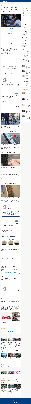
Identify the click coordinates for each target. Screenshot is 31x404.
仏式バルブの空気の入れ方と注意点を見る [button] (10, 272)
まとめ (3, 38)
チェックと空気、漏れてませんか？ (7, 33)
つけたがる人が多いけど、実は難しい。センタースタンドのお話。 (28, 83)
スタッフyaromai (25, 31)
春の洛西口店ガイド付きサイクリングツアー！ (17, 358)
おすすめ (24, 49)
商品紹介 (17, 380)
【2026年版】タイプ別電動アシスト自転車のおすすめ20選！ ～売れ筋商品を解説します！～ (28, 60)
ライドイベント (24, 34)
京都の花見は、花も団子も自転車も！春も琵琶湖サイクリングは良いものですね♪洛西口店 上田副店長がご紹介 (3, 345)
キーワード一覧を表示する (26, 51)
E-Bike (23, 37)
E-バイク (26, 37)
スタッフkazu (24, 43)
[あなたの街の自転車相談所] (10, 316)
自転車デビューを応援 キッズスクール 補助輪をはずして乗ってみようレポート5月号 (10, 390)
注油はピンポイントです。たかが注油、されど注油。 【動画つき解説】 (28, 72)
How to (4, 5)
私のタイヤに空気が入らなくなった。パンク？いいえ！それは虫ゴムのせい (28, 66)
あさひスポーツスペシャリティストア (25, 28)
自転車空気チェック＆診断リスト (7, 35)
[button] (10, 261)
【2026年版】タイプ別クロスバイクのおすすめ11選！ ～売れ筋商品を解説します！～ (17, 377)
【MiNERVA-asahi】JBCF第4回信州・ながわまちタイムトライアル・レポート (10, 377)
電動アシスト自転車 (25, 47)
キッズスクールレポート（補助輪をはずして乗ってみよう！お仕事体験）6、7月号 (3, 377)
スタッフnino (24, 40)
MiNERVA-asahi (25, 24)
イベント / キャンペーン (4, 350)
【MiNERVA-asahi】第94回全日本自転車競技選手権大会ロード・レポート (3, 390)
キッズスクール (24, 46)
